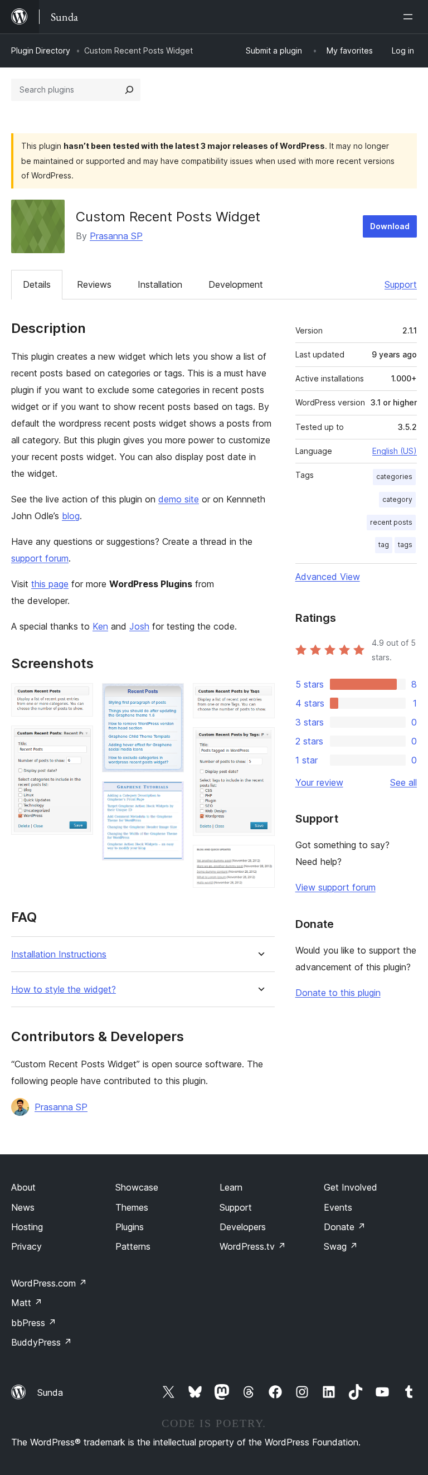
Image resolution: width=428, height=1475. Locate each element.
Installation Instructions (58, 954)
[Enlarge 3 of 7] (168, 698)
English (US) (394, 451)
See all (403, 782)
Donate (345, 1226)
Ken (100, 626)
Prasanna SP (116, 235)
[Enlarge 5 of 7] (259, 698)
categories (394, 476)
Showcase (136, 1187)
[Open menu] (410, 16)
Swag (341, 1246)
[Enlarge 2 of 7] (78, 740)
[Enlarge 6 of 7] (259, 742)
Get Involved (350, 1187)
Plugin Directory (40, 50)
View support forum (335, 887)
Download (390, 226)
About (23, 1187)
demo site (178, 499)
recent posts (391, 522)
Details (37, 284)
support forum (40, 558)
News (23, 1207)
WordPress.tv (253, 1246)
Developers (243, 1226)
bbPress (33, 1322)
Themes (131, 1207)
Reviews (94, 284)
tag (383, 544)
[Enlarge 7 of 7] (259, 859)
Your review (319, 782)
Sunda (50, 1392)
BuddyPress (41, 1342)
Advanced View (327, 576)
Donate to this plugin (338, 992)
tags (405, 544)
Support (401, 284)
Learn (231, 1187)
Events (338, 1207)
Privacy (26, 1246)
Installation (160, 284)
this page (50, 583)
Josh (139, 626)
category (397, 499)
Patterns (132, 1246)
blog (71, 515)
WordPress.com (49, 1283)
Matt (26, 1302)
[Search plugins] (129, 90)
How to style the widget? (63, 989)
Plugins (129, 1226)
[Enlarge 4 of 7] (168, 796)
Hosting (27, 1226)
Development (235, 284)
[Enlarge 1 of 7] (78, 698)
